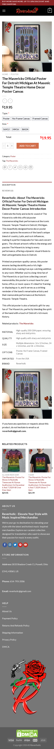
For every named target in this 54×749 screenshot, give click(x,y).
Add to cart (27, 145)
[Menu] (4, 10)
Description (8, 185)
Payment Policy (10, 618)
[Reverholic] (27, 11)
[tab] (27, 185)
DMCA (5, 646)
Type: (5, 113)
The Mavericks (12, 161)
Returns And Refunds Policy (15, 625)
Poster (14, 74)
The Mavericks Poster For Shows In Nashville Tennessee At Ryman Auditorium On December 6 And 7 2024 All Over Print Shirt (13, 483)
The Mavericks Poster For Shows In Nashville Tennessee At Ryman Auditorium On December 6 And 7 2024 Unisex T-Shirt (39, 483)
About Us (7, 611)
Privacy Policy (9, 639)
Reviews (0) (7, 191)
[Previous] (2, 473)
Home (5, 74)
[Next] (52, 473)
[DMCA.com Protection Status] (27, 733)
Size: (5, 123)
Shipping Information (12, 632)
